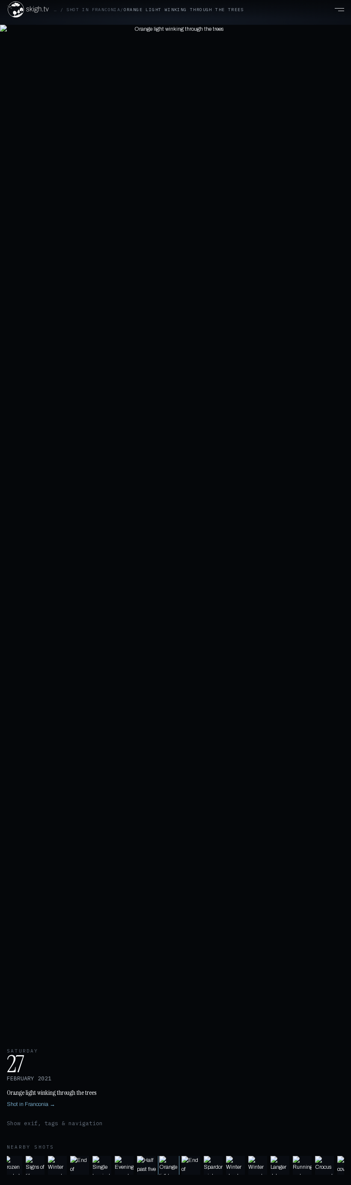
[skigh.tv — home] (28, 9)
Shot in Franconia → (31, 1104)
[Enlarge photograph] (175, 531)
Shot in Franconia (93, 9)
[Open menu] (334, 9)
